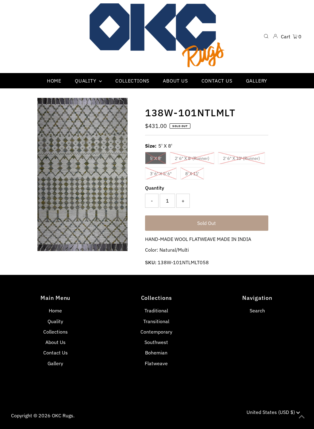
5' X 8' (155, 158)
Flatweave (156, 363)
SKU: (150, 262)
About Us (55, 342)
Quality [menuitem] (86, 81)
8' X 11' (192, 173)
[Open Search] (266, 36)
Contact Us (55, 353)
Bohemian (156, 353)
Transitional (156, 321)
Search (257, 310)
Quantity (154, 188)
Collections (55, 332)
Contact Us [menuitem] (216, 81)
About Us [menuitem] (175, 81)
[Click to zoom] (117, 107)
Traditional (156, 310)
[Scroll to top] (302, 417)
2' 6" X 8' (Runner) (192, 158)
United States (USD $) (271, 412)
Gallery (55, 363)
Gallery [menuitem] (256, 81)
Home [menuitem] (54, 81)
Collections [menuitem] (132, 81)
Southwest (156, 342)
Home (55, 310)
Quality (55, 321)
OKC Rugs (62, 415)
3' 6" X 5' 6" (161, 173)
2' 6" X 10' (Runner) (241, 158)
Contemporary (156, 332)
